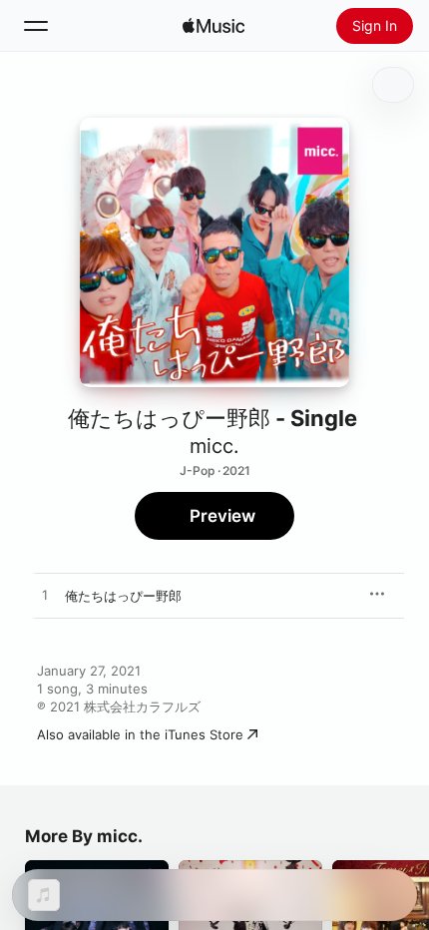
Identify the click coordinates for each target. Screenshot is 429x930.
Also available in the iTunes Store (140, 734)
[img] (213, 26)
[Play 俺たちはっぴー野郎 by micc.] (45, 596)
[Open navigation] (36, 26)
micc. (214, 446)
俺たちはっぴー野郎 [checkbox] (123, 596)
